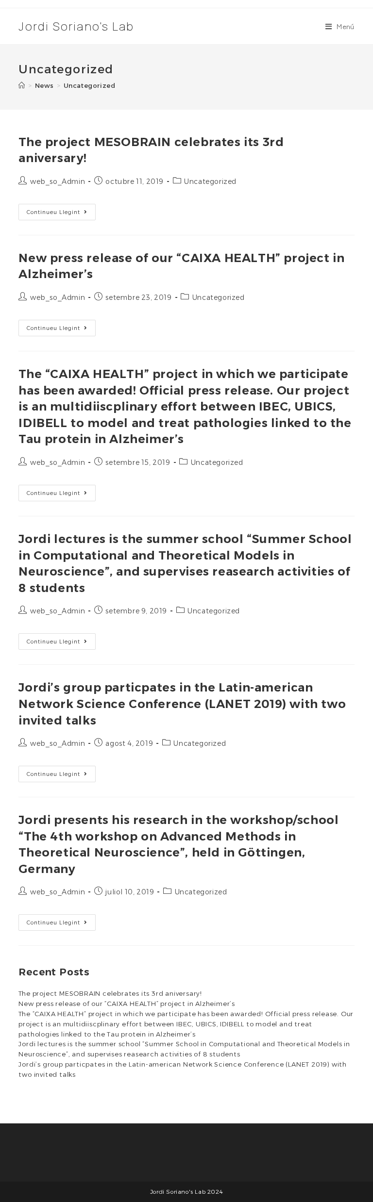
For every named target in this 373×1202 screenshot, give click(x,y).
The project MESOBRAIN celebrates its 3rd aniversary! (110, 993)
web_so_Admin (57, 181)
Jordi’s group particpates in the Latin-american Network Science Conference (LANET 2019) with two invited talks (182, 703)
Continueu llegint (61, 214)
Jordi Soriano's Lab (76, 26)
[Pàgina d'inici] (21, 85)
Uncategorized (90, 85)
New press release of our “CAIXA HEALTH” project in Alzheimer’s (126, 1003)
